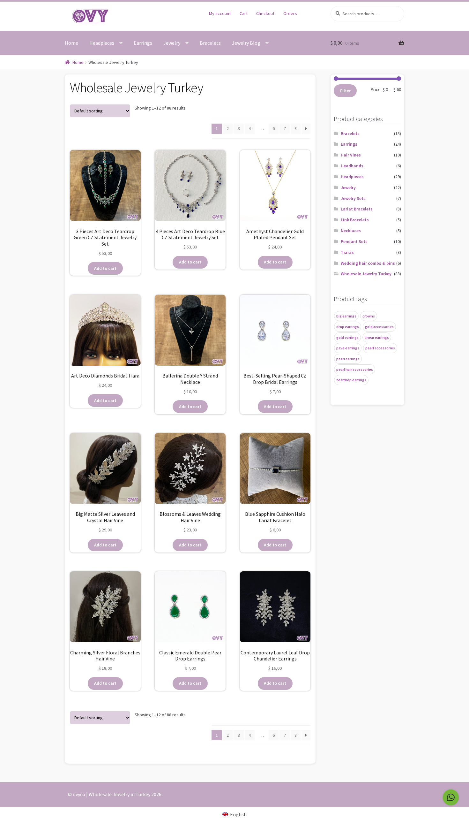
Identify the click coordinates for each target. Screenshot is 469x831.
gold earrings (347, 337)
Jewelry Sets (353, 198)
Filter (345, 91)
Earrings (143, 43)
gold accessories (379, 326)
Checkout (265, 13)
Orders (290, 13)
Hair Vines (351, 155)
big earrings (346, 316)
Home (71, 43)
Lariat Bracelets (357, 209)
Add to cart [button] (105, 268)
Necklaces (351, 230)
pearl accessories (380, 348)
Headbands (352, 166)
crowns (368, 316)
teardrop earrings (351, 379)
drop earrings (347, 326)
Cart (244, 13)
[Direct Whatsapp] (451, 797)
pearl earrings (348, 358)
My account (220, 13)
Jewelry (171, 43)
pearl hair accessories (354, 369)
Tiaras (347, 252)
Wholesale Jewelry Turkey (366, 274)
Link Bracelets (355, 220)
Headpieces (101, 43)
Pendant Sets (354, 241)
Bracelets (210, 43)
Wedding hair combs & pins (368, 263)
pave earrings (347, 348)
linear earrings (377, 337)
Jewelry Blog (246, 43)
